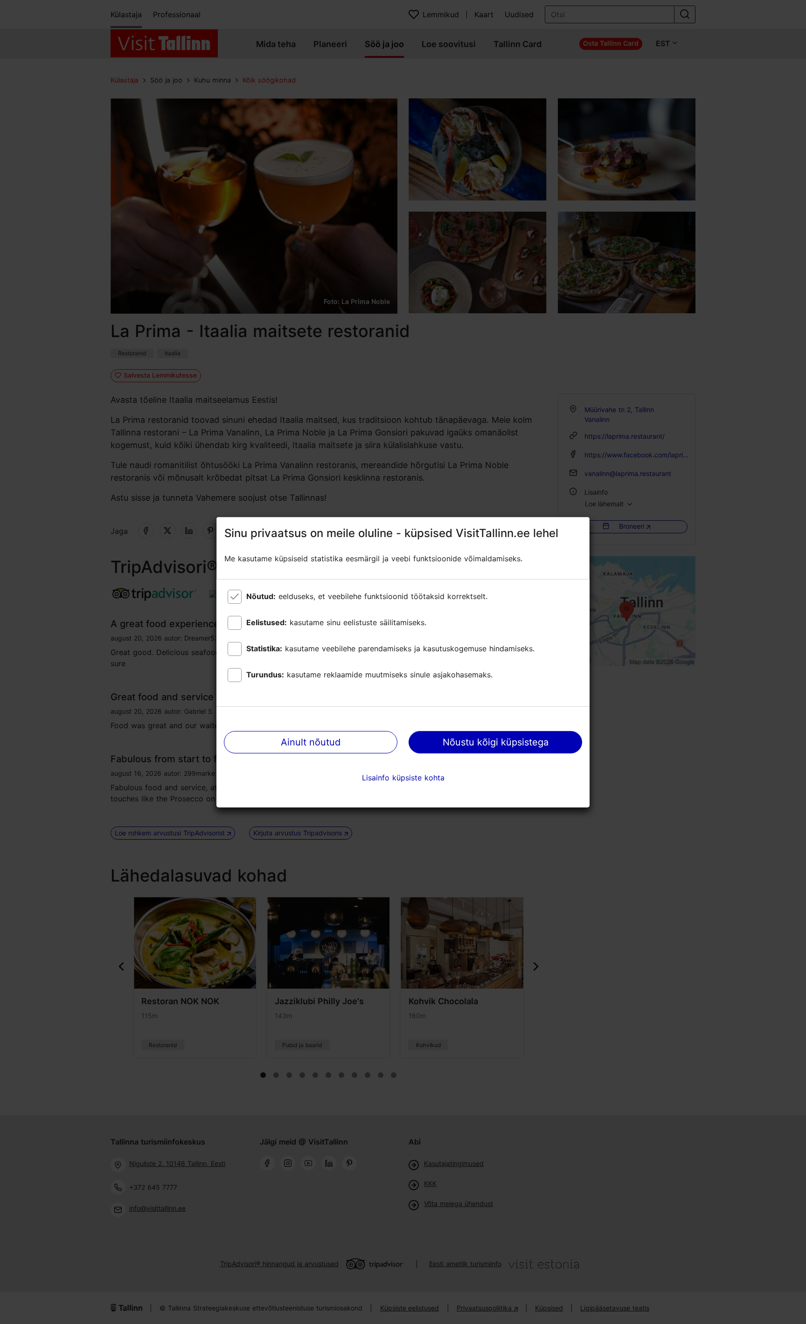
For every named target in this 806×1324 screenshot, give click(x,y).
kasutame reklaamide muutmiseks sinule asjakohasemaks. (369, 674)
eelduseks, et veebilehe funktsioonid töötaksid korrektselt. (366, 596)
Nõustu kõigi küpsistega (496, 742)
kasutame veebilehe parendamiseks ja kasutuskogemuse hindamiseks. (390, 648)
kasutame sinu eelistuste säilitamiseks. (336, 622)
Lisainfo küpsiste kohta (403, 777)
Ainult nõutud (310, 742)
